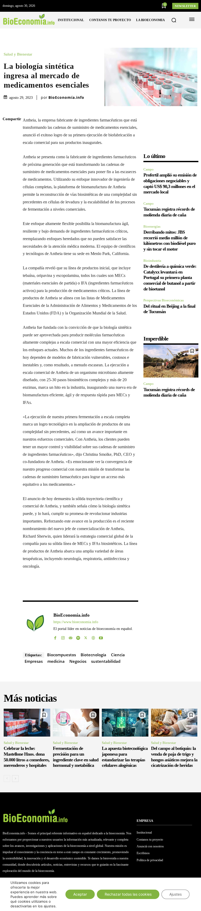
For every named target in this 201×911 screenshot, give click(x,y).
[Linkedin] (10, 168)
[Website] (93, 637)
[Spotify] (78, 637)
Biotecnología (93, 654)
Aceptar (80, 894)
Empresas (34, 661)
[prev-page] (7, 778)
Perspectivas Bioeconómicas (163, 300)
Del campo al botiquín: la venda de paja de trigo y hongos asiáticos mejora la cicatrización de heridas (174, 757)
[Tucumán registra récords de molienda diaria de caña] (170, 361)
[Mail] (70, 637)
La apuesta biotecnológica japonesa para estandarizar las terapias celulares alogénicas (125, 757)
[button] (174, 20)
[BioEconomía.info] (35, 626)
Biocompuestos (61, 654)
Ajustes (175, 894)
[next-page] (15, 778)
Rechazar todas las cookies (128, 894)
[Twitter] (10, 144)
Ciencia (118, 654)
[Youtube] (101, 637)
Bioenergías (151, 226)
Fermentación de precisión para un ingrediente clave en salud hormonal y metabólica (75, 757)
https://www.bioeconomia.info (75, 622)
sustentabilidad (105, 661)
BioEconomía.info (66, 97)
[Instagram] (63, 637)
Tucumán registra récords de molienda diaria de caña (169, 212)
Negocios (77, 661)
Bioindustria (152, 261)
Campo (148, 169)
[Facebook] (10, 131)
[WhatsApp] (10, 156)
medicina (56, 661)
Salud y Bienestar (18, 54)
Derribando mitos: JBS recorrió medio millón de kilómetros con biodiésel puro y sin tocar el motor (169, 240)
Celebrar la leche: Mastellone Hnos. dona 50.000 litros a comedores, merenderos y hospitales (26, 757)
